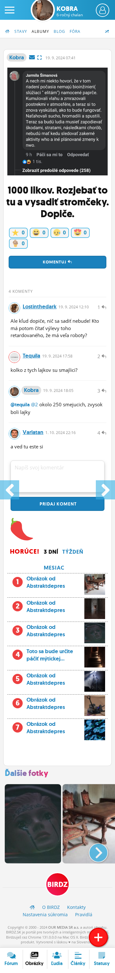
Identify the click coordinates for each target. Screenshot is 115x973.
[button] (93, 850)
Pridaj (57, 504)
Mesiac (54, 567)
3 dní (51, 551)
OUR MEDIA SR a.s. (63, 927)
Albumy (40, 31)
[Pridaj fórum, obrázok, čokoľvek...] (98, 937)
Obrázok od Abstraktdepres (46, 582)
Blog (59, 31)
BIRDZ (57, 884)
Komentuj (55, 262)
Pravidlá (83, 914)
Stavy (20, 31)
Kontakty (76, 907)
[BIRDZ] (32, 907)
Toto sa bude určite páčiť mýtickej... (44, 655)
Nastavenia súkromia (45, 914)
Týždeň (72, 551)
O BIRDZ (51, 907)
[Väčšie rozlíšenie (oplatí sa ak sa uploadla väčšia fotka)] (39, 57)
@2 (34, 404)
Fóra (75, 31)
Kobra (70, 11)
